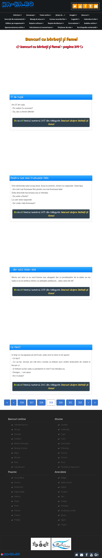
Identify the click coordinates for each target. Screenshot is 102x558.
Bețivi (16, 453)
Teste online (45, 15)
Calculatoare (19, 467)
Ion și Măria (19, 477)
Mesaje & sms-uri (37, 19)
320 (61, 402)
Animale (17, 434)
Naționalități (19, 491)
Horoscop (30, 15)
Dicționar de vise (65, 27)
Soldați (64, 501)
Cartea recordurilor (58, 19)
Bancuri (84, 15)
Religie (63, 477)
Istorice (17, 482)
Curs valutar (73, 23)
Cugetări (74, 19)
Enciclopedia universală (87, 27)
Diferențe (65, 448)
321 (70, 402)
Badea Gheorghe (21, 443)
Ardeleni (17, 438)
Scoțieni (64, 491)
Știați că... (60, 15)
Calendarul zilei (90, 19)
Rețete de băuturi (55, 23)
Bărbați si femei (20, 448)
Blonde (17, 457)
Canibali (64, 424)
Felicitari (17, 15)
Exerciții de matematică (15, 19)
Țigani (63, 520)
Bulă (16, 462)
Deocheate (65, 443)
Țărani (63, 515)
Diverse (64, 453)
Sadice (63, 487)
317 (31, 402)
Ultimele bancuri (21, 424)
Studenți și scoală (68, 510)
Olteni (16, 501)
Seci (62, 496)
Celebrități (65, 429)
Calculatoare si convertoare (40, 27)
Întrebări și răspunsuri (70, 467)
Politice (17, 515)
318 (41, 402)
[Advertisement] (51, 69)
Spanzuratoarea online (14, 27)
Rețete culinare (35, 23)
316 (22, 402)
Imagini (73, 15)
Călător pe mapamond (14, 23)
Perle (16, 505)
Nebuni (17, 496)
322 (80, 402)
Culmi (63, 438)
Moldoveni (18, 487)
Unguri (64, 524)
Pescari (17, 510)
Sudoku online (90, 23)
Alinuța (17, 429)
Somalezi (64, 505)
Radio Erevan (66, 482)
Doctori (64, 457)
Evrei (63, 462)
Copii (63, 434)
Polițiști (17, 520)
